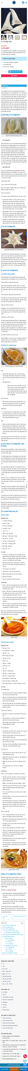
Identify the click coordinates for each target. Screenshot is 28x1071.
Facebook (5, 1002)
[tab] (14, 86)
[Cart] (26, 2)
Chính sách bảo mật (7, 1020)
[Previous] (3, 20)
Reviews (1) (4, 87)
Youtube (5, 1004)
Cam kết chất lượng (8, 1028)
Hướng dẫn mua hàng (8, 997)
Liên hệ (4, 994)
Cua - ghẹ (5, 968)
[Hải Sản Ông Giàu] (14, 2)
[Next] (24, 20)
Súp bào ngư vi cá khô (11, 945)
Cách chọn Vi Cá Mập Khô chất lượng (13, 934)
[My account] (23, 2)
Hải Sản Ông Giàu (12, 890)
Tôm (4, 966)
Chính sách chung (7, 1018)
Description (5, 85)
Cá (3, 963)
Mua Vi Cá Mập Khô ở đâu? (10, 953)
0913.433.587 (5, 1069)
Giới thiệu (5, 992)
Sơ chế (10, 942)
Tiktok (4, 1007)
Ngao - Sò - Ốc (6, 974)
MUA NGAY (14, 75)
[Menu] (2, 2)
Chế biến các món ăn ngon (13, 932)
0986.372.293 (24, 1069)
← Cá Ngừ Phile (4, 917)
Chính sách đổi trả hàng (8, 1023)
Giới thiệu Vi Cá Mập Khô (9, 925)
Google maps (6, 1009)
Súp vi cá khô (9, 938)
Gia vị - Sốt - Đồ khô (8, 984)
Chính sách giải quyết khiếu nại (10, 1025)
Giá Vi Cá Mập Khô (8, 927)
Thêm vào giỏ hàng (16, 71)
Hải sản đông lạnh (7, 976)
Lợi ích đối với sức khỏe (12, 931)
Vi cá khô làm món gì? (9, 936)
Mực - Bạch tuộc (7, 971)
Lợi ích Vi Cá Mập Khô (9, 929)
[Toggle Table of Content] (21, 923)
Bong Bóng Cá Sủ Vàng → (19, 917)
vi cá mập (16, 170)
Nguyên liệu (11, 940)
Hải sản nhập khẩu (7, 979)
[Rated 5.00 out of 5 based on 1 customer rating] (14, 45)
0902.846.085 (15, 1069)
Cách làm (10, 943)
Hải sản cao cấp (6, 981)
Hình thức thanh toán (8, 999)
